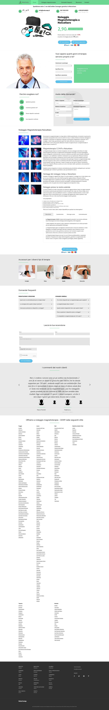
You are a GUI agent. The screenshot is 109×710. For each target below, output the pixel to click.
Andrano (38, 435)
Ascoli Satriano (22, 435)
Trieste (50, 672)
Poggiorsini (56, 479)
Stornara (20, 523)
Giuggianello (39, 484)
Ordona (20, 488)
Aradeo (38, 437)
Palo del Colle (57, 477)
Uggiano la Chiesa (40, 595)
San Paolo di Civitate (23, 515)
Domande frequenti (66, 2)
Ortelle (38, 528)
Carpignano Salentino (41, 453)
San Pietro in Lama (41, 555)
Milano (50, 676)
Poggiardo (39, 537)
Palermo (50, 684)
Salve (38, 548)
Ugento (38, 594)
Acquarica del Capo (40, 428)
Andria (73, 428)
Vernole (38, 599)
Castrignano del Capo (41, 461)
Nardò (38, 521)
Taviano (38, 584)
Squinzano (39, 574)
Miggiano (38, 510)
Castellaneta (21, 609)
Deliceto (20, 466)
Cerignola (20, 462)
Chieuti (20, 464)
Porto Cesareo (40, 539)
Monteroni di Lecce (41, 513)
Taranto (20, 654)
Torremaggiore (22, 526)
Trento (35, 688)
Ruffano (38, 544)
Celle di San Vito (22, 461)
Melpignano (39, 508)
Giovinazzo (56, 459)
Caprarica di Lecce (40, 450)
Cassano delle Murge (58, 448)
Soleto (38, 568)
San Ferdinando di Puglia (77, 439)
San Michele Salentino (59, 629)
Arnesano (38, 439)
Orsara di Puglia (22, 490)
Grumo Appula (57, 462)
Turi (55, 499)
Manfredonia (21, 479)
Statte (20, 653)
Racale (38, 543)
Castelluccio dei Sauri (23, 455)
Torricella (21, 656)
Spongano (39, 572)
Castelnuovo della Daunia (24, 457)
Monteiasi (21, 633)
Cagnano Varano (22, 441)
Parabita (38, 533)
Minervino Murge (75, 437)
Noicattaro (56, 475)
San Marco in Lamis (23, 510)
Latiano (56, 620)
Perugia (50, 688)
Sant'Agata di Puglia (23, 519)
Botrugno (39, 442)
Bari (55, 435)
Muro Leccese (39, 519)
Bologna (35, 672)
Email (56, 332)
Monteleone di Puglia (23, 484)
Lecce (38, 490)
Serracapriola (21, 521)
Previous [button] (19, 385)
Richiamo (21, 337)
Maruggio (20, 629)
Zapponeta (21, 537)
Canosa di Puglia (75, 433)
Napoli (20, 672)
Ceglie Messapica (58, 609)
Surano (38, 579)
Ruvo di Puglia (57, 486)
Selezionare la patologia (61, 63)
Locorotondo (57, 464)
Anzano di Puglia (22, 431)
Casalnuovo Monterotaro (24, 450)
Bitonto (56, 441)
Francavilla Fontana (58, 618)
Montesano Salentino (41, 515)
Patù (38, 535)
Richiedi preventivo (63, 81)
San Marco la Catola (23, 512)
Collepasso (39, 464)
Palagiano (21, 642)
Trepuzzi (38, 588)
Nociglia (38, 524)
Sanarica (38, 557)
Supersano (39, 577)
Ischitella (21, 472)
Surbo (38, 581)
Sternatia (38, 575)
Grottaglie (21, 618)
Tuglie (38, 592)
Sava (20, 651)
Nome (20, 332)
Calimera (38, 444)
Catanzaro (51, 668)
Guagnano (39, 488)
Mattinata (21, 481)
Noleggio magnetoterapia (48, 2)
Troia (20, 528)
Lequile (38, 492)
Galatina (38, 479)
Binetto (56, 437)
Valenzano (56, 501)
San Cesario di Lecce (41, 552)
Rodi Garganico (22, 504)
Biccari (20, 437)
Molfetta (56, 470)
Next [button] (89, 385)
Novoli (38, 526)
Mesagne (56, 622)
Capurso (56, 444)
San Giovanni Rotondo (23, 508)
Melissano (39, 506)
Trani (73, 442)
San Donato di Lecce (41, 553)
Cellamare (56, 451)
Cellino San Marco (58, 611)
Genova (35, 676)
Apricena (20, 433)
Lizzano (20, 623)
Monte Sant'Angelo (23, 482)
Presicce (38, 541)
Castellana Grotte (58, 450)
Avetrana (20, 605)
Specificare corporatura (61, 75)
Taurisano (39, 583)
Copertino (39, 466)
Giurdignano (39, 486)
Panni (20, 493)
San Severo (21, 517)
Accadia (20, 428)
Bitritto (56, 442)
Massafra (21, 631)
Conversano (56, 453)
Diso (37, 475)
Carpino (20, 448)
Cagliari (35, 684)
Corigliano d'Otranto (41, 468)
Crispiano (20, 611)
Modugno (56, 466)
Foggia (20, 470)
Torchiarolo (56, 636)
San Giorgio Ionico (22, 647)
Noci (55, 473)
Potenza (35, 668)
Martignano (39, 501)
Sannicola (39, 559)
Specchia (38, 570)
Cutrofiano (39, 473)
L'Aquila (20, 668)
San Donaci (56, 627)
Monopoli (56, 472)
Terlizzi (56, 493)
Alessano (38, 430)
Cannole (38, 448)
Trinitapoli (74, 444)
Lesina (20, 475)
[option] (54, 387)
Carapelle (21, 444)
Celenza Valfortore (23, 459)
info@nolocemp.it (78, 669)
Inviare (81, 119)
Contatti (87, 2)
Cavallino (38, 462)
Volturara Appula (22, 533)
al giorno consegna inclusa (75, 29)
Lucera (20, 477)
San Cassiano (39, 550)
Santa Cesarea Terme (41, 561)
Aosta (20, 692)
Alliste (38, 433)
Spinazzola (74, 441)
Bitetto (56, 439)
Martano (38, 499)
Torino (50, 680)
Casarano (38, 455)
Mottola (20, 638)
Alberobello (56, 431)
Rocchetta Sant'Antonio (24, 502)
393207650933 (77, 667)
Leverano (38, 493)
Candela (20, 442)
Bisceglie (74, 431)
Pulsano (20, 644)
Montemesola (22, 634)
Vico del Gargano (22, 530)
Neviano (38, 523)
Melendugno (39, 504)
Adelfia (55, 430)
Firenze (20, 688)
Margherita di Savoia (76, 435)
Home (34, 2)
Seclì (38, 564)
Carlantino (21, 446)
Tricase (38, 590)
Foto (20, 347)
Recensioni (79, 2)
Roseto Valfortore (22, 506)
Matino (38, 502)
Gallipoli (38, 482)
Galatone (38, 481)
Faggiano (20, 613)
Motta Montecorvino (23, 486)
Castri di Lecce (40, 457)
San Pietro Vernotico (58, 633)
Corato (55, 455)
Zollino (38, 601)
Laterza (20, 620)
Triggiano (56, 497)
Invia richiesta (65, 42)
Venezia (35, 692)
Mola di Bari (57, 468)
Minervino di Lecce (40, 512)
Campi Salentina (40, 446)
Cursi (38, 472)
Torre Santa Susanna (58, 638)
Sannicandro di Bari (58, 490)
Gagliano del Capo (40, 477)
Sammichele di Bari (58, 488)
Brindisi (55, 605)
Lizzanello (39, 495)
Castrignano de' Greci (41, 459)
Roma (20, 676)
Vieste (20, 532)
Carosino (20, 607)
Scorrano (38, 563)
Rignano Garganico (22, 501)
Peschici (20, 495)
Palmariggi (39, 532)
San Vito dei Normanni (59, 634)
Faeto (20, 468)
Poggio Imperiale (22, 499)
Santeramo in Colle (58, 492)
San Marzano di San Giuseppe (25, 649)
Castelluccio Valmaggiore (24, 453)
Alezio (38, 431)
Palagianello (21, 640)
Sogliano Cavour (40, 566)
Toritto (56, 495)
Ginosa (20, 616)
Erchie (55, 614)
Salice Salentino (40, 546)
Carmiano (38, 451)
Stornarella (21, 524)
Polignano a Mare (58, 481)
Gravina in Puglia (57, 461)
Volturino (20, 535)
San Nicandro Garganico (23, 513)
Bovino (20, 439)
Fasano (56, 616)
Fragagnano (21, 614)
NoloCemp (22, 701)
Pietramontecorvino (23, 497)
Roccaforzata (21, 645)
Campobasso (36, 680)
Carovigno (56, 607)
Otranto (38, 530)
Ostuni (55, 625)
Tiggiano (38, 586)
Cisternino (56, 613)
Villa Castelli (57, 640)
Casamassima (57, 446)
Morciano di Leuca (40, 517)
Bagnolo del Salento (41, 441)
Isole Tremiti (21, 473)
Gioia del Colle (57, 457)
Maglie (38, 497)
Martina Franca (22, 627)
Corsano (38, 470)
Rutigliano (56, 484)
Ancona (20, 680)
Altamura (56, 433)
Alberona (20, 430)
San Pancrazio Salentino (59, 631)
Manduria (20, 625)
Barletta (74, 430)
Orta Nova (21, 492)
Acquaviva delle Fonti (59, 428)
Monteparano (21, 636)
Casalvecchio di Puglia (23, 451)
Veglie (38, 597)
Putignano (56, 482)
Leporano (21, 622)
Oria (55, 623)
